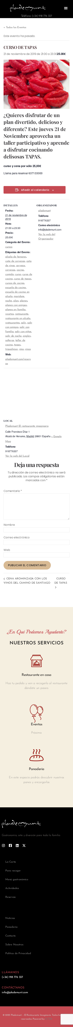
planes (23, 301)
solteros (9, 340)
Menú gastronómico (16, 879)
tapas (17, 345)
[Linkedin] (17, 845)
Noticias (10, 918)
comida (9, 274)
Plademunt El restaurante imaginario (27, 426)
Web (7, 550)
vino (21, 349)
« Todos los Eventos (15, 27)
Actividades (12, 888)
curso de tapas (22, 279)
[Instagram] (3, 845)
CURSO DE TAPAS (60, 580)
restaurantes (12, 323)
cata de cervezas (15, 261)
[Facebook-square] (10, 845)
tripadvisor (11, 349)
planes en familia (15, 309)
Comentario (13, 491)
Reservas (10, 897)
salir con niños (23, 331)
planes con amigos (16, 305)
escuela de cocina (15, 287)
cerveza (20, 265)
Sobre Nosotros (14, 944)
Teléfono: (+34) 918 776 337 (36, 16)
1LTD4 (48, 1019)
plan (15, 301)
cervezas (10, 270)
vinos (28, 349)
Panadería (11, 927)
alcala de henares (15, 257)
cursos (8, 247)
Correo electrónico (17, 537)
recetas (9, 314)
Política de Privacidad (18, 953)
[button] (66, 8)
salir (23, 323)
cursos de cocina (14, 283)
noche (8, 301)
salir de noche (13, 336)
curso (18, 274)
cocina (20, 270)
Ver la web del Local (17, 456)
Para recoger (13, 870)
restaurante (21, 314)
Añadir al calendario (35, 190)
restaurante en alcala (17, 318)
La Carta (10, 862)
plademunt (44, 210)
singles (26, 336)
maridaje (19, 296)
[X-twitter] (24, 845)
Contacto (10, 936)
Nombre (9, 524)
